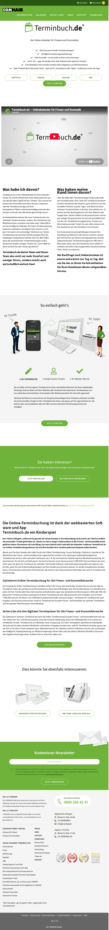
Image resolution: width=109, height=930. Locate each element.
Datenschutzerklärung (54, 774)
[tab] (28, 373)
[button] (24, 15)
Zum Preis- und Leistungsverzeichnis (81, 505)
